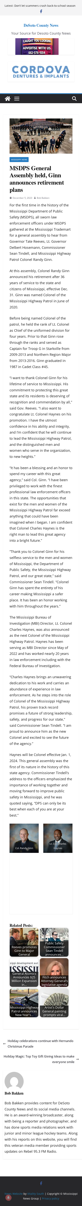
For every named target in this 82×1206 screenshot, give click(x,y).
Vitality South (35, 1193)
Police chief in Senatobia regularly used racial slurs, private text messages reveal (43, 5)
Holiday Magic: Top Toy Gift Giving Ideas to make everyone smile (39, 1059)
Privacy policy (50, 1198)
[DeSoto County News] (7, 98)
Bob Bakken (43, 198)
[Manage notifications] (8, 1198)
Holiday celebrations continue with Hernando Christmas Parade (40, 1044)
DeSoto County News (41, 25)
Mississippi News (19, 159)
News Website (14, 1193)
